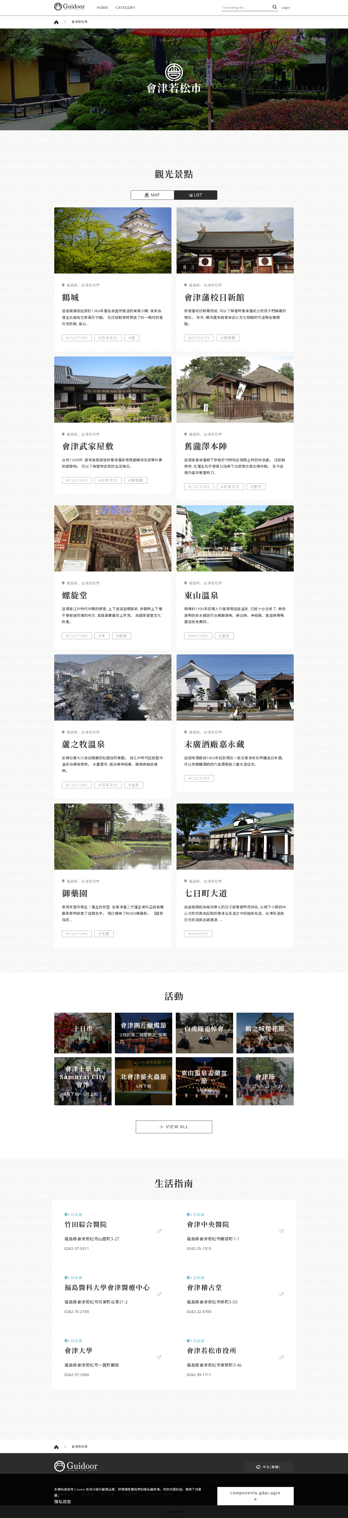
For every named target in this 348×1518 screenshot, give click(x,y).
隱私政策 (62, 1502)
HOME (102, 7)
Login (286, 7)
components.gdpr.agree (255, 1496)
